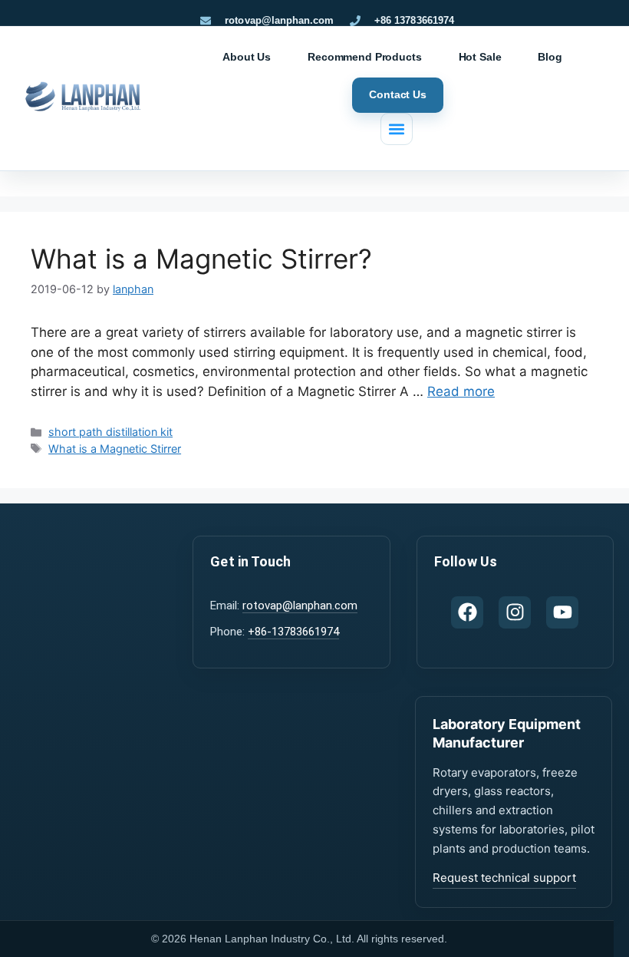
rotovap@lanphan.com (299, 605)
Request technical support (504, 877)
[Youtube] (562, 612)
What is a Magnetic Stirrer (114, 448)
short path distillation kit (110, 431)
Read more (461, 391)
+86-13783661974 (293, 632)
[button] (396, 129)
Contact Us (397, 94)
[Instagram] (515, 612)
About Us (246, 57)
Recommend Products (364, 57)
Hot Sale (480, 57)
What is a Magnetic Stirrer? (201, 259)
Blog (549, 57)
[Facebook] (467, 612)
